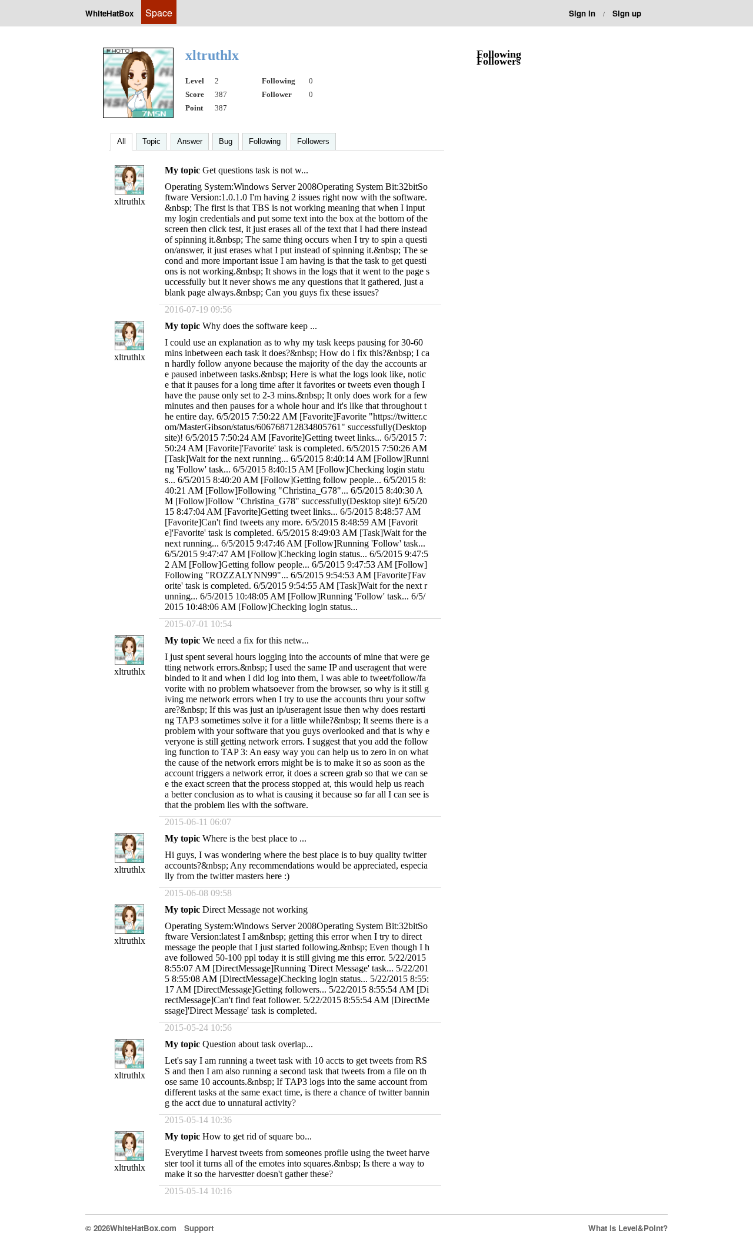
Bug (225, 141)
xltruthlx (129, 201)
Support (199, 1228)
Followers (313, 141)
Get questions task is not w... (255, 170)
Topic (151, 141)
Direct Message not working (255, 909)
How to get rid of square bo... (257, 1136)
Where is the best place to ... (254, 838)
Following (265, 141)
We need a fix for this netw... (255, 640)
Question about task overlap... (257, 1044)
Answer (189, 141)
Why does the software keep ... (259, 326)
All (121, 141)
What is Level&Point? (628, 1228)
